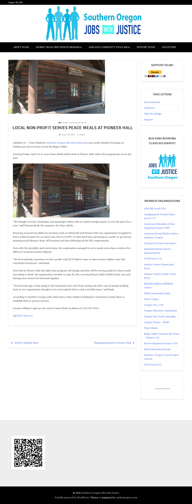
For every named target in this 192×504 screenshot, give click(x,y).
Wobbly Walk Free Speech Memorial (59, 47)
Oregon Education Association (160, 310)
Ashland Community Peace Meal (109, 47)
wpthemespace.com (126, 497)
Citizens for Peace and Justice (160, 243)
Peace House (151, 328)
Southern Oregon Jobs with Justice (65, 142)
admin (82, 134)
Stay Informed (152, 102)
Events (64, 122)
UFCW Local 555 (153, 364)
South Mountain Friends (157, 349)
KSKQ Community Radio (157, 293)
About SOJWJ (21, 47)
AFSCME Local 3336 (155, 208)
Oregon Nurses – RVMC (156, 322)
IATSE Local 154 (153, 258)
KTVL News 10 (24, 315)
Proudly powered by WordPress (72, 497)
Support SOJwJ (146, 47)
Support (148, 119)
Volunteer (169, 47)
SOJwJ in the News (78, 122)
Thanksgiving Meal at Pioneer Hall (112, 342)
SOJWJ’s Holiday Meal (26, 342)
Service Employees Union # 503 (161, 343)
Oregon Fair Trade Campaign (160, 316)
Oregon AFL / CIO (154, 304)
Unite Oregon (151, 299)
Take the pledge (152, 113)
